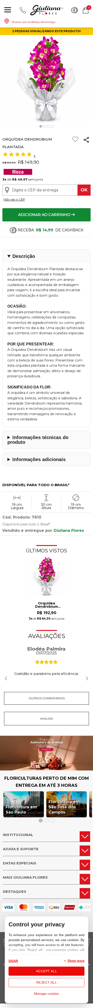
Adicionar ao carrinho (44, 214)
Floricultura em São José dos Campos (64, 807)
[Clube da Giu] (46, 769)
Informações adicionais (39, 459)
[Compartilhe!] (86, 140)
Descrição (23, 256)
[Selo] (17, 173)
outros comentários (47, 698)
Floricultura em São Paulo (21, 809)
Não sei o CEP (14, 199)
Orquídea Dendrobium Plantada (46, 605)
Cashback (74, 10)
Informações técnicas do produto (37, 440)
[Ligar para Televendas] (23, 10)
